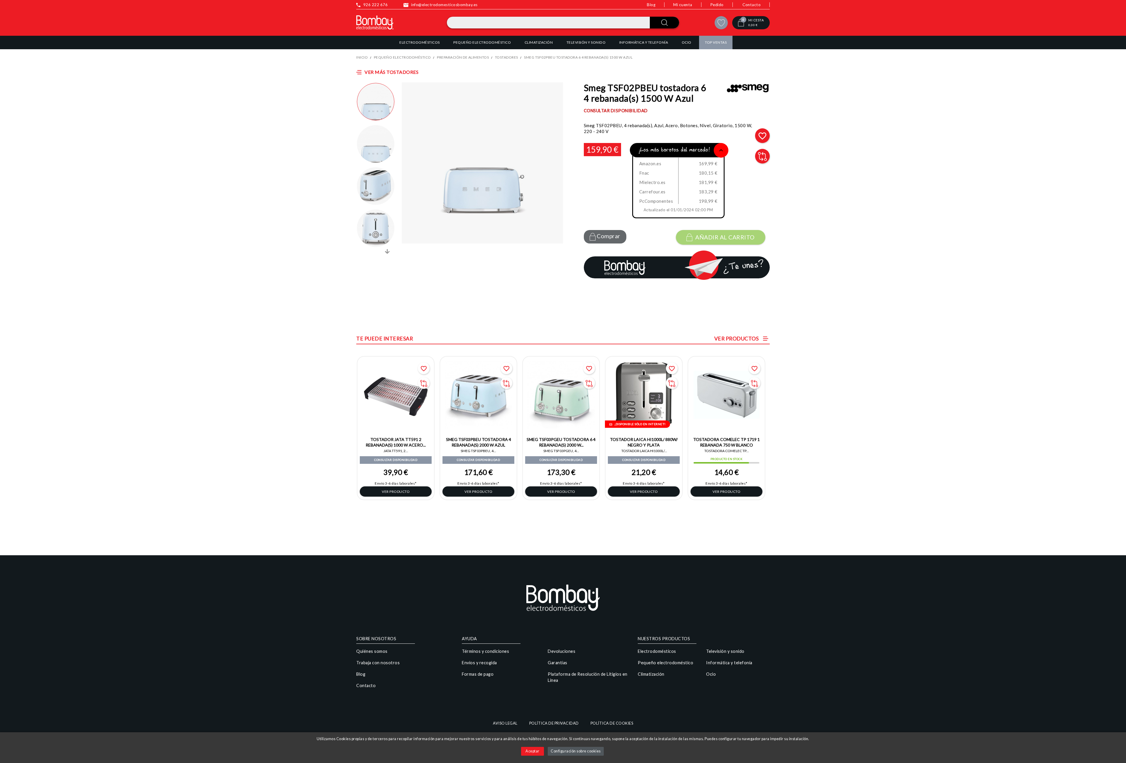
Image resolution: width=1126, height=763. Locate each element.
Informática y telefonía (729, 662)
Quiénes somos (372, 651)
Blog (651, 4)
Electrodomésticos (657, 651)
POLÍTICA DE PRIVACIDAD (554, 723)
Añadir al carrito (725, 237)
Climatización (651, 674)
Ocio (711, 674)
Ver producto (396, 491)
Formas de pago (478, 674)
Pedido (717, 4)
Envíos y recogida (479, 662)
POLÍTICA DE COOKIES (612, 723)
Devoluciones (561, 651)
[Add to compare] (762, 156)
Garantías (557, 662)
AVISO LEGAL (505, 723)
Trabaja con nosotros (378, 662)
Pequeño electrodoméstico (665, 662)
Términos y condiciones (485, 651)
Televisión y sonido (725, 651)
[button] (375, 101)
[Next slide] (387, 251)
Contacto (751, 4)
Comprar (608, 236)
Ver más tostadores (391, 72)
